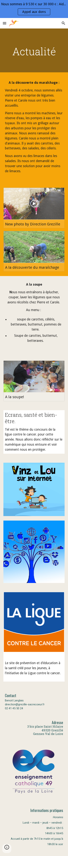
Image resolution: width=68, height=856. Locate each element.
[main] (34, 51)
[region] (34, 9)
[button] (4, 23)
